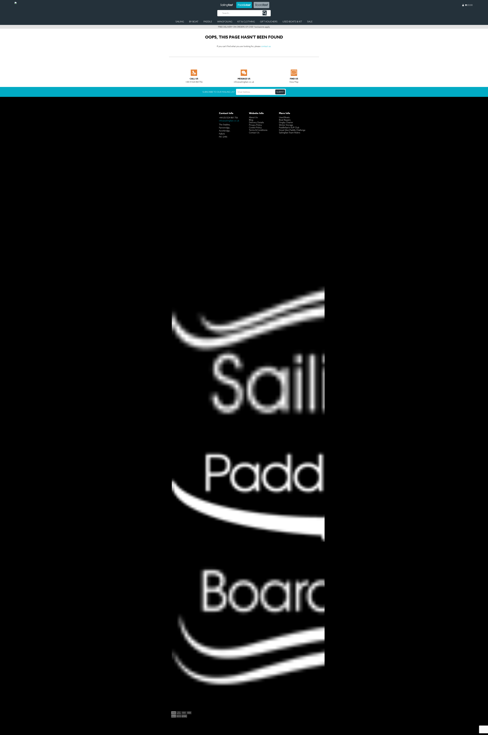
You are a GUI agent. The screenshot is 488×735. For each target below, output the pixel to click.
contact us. (266, 46)
